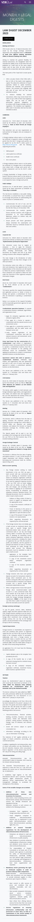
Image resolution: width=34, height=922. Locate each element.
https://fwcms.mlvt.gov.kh (10, 145)
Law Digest (7, 5)
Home (2, 5)
